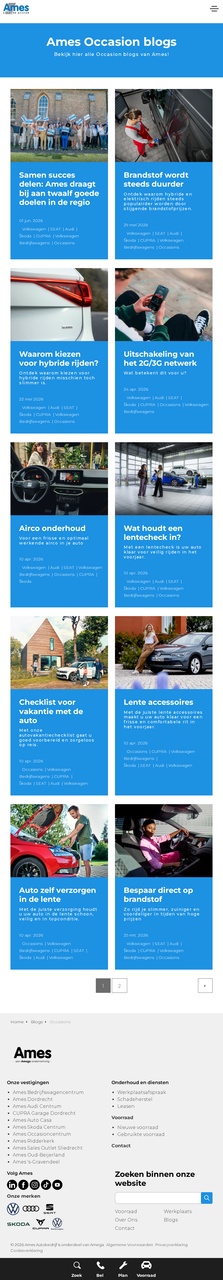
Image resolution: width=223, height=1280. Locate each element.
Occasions (64, 243)
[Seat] (50, 1208)
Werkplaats (178, 1211)
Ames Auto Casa (32, 1120)
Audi (69, 229)
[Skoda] (18, 1223)
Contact (125, 1228)
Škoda (25, 236)
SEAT (55, 229)
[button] (207, 1198)
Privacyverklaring (171, 1244)
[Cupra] (41, 1223)
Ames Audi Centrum (37, 1106)
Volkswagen (34, 229)
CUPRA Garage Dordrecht (44, 1113)
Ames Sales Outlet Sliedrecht (48, 1148)
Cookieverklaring (26, 1250)
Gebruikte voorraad (141, 1134)
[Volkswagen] (13, 1208)
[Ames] (16, 8)
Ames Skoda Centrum (39, 1127)
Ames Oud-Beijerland (39, 1155)
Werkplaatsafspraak (141, 1092)
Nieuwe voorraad (137, 1127)
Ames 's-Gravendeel (36, 1162)
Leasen (126, 1106)
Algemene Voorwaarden (129, 1244)
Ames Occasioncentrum (42, 1134)
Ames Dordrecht (33, 1099)
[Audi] (31, 1208)
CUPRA (43, 236)
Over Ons (126, 1220)
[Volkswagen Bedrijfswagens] (57, 1223)
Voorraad (126, 1211)
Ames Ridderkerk (33, 1141)
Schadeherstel (134, 1099)
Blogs (171, 1220)
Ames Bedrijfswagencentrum (48, 1092)
